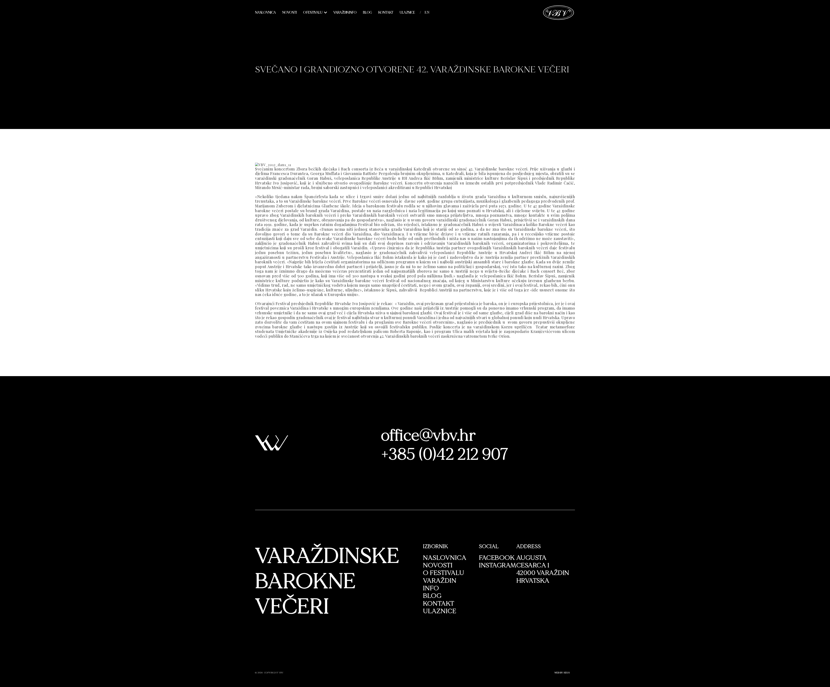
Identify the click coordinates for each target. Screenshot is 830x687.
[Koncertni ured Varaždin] (558, 12)
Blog (367, 12)
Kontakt (385, 12)
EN (427, 12)
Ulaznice (407, 12)
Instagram (497, 565)
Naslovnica (265, 12)
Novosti (289, 12)
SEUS (566, 672)
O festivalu (312, 12)
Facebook (497, 558)
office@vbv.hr (428, 435)
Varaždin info (344, 12)
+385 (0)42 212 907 (445, 454)
